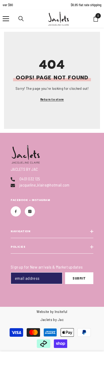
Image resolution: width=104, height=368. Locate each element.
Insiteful (61, 311)
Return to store (52, 99)
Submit (79, 278)
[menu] (6, 19)
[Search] (21, 19)
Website (43, 311)
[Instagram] (30, 211)
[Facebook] (16, 211)
